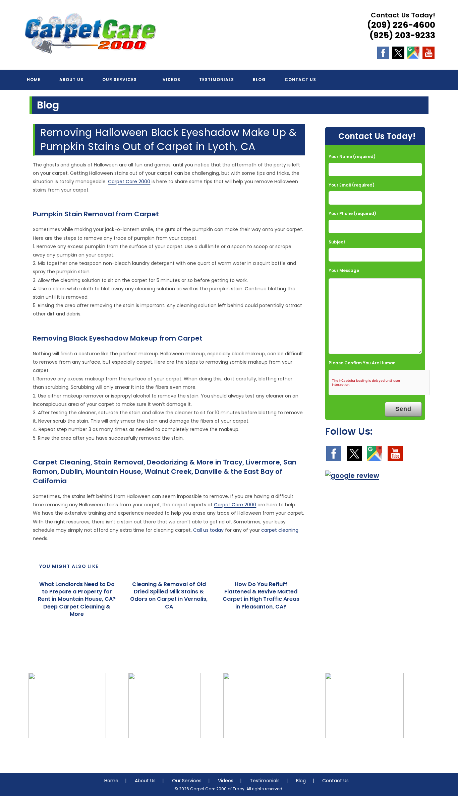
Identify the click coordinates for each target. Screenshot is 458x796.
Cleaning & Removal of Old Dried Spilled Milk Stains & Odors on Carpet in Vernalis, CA (169, 595)
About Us (145, 780)
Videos (225, 780)
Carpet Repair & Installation (263, 752)
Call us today (208, 530)
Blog (301, 780)
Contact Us (335, 780)
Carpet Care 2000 (129, 181)
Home (111, 780)
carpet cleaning (279, 530)
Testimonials (265, 780)
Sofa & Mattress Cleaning (165, 752)
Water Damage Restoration (364, 752)
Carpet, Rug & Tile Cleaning (67, 752)
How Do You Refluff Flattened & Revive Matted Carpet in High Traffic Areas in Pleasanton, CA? (261, 595)
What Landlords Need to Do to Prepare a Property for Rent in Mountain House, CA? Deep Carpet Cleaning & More (77, 599)
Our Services (187, 780)
